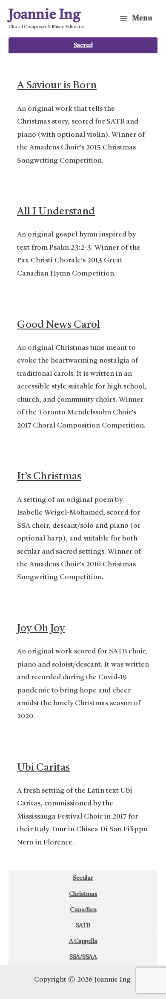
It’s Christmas (49, 476)
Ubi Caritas (43, 768)
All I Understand (56, 211)
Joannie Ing (44, 15)
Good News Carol (58, 325)
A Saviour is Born (57, 85)
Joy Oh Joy (41, 628)
